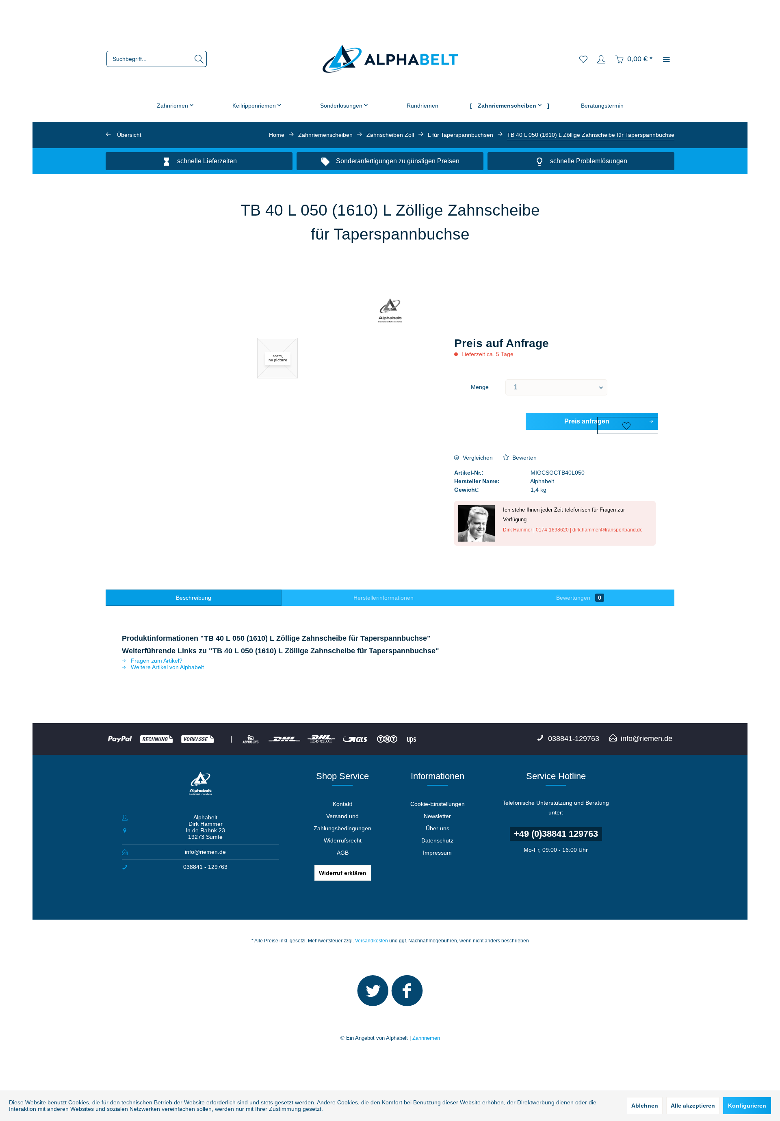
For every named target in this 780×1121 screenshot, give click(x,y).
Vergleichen (477, 457)
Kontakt (342, 804)
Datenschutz (437, 840)
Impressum (437, 852)
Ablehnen (644, 1105)
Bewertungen (578, 597)
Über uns (437, 828)
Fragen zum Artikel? (155, 660)
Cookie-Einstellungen (437, 804)
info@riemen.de (205, 852)
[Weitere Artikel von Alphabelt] (390, 311)
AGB (343, 852)
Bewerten (524, 457)
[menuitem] (156, 59)
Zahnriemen (426, 1038)
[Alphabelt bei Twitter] (373, 994)
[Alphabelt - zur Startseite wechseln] (390, 59)
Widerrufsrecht (343, 840)
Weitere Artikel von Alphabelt (166, 667)
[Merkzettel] (583, 59)
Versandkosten (371, 941)
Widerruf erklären (342, 873)
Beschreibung (193, 597)
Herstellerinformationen (383, 597)
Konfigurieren (747, 1105)
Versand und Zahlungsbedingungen (342, 822)
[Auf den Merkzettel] (627, 425)
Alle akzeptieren (693, 1105)
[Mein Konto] (601, 59)
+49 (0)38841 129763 (556, 834)
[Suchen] (199, 59)
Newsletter (437, 816)
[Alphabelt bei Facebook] (407, 994)
